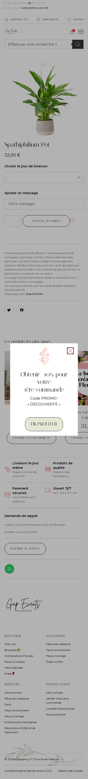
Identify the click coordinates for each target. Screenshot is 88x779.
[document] (44, 389)
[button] (70, 351)
